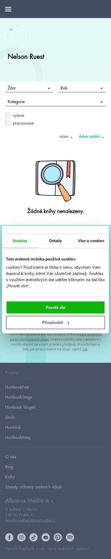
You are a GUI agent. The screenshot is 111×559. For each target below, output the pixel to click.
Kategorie (16, 102)
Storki (10, 417)
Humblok (13, 427)
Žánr (12, 88)
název (63, 136)
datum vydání (89, 136)
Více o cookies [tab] (91, 241)
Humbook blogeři (20, 407)
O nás (10, 457)
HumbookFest (17, 387)
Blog (9, 467)
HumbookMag (17, 437)
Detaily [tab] (55, 241)
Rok (64, 88)
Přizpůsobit (52, 322)
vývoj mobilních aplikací (68, 549)
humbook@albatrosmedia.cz (30, 520)
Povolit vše (56, 307)
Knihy (10, 477)
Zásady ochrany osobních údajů (33, 487)
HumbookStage (18, 397)
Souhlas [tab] (19, 241)
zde (85, 349)
